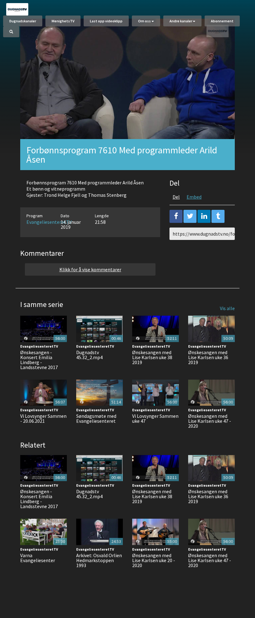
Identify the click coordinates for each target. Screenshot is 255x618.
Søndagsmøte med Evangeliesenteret (96, 418)
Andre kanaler (180, 21)
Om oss (144, 21)
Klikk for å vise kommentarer (90, 269)
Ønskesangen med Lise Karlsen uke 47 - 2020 (209, 421)
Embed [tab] (194, 197)
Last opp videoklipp (106, 21)
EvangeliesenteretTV (49, 222)
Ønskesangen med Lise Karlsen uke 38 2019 (152, 357)
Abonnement (222, 21)
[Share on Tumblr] (218, 216)
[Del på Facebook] (176, 216)
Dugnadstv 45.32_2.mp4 (89, 354)
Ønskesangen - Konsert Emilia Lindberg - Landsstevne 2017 (39, 359)
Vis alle (227, 308)
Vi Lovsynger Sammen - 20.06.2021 (43, 418)
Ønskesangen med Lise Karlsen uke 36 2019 (208, 357)
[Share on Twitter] (190, 216)
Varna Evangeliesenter (37, 557)
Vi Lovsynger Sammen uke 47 (155, 418)
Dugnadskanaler (22, 21)
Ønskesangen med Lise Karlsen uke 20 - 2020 (153, 560)
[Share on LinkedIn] (204, 216)
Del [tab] (176, 197)
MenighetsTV (63, 21)
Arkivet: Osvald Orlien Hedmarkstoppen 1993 (99, 560)
